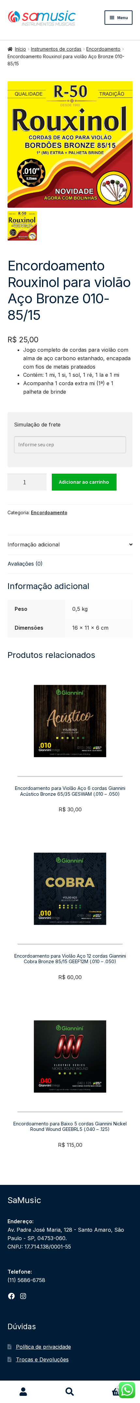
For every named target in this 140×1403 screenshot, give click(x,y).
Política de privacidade (43, 1347)
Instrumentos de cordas (56, 49)
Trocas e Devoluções (42, 1359)
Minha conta (23, 1392)
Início (20, 49)
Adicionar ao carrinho (84, 482)
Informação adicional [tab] (33, 544)
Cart (108, 1386)
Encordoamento (103, 49)
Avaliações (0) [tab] (25, 563)
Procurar (70, 1392)
